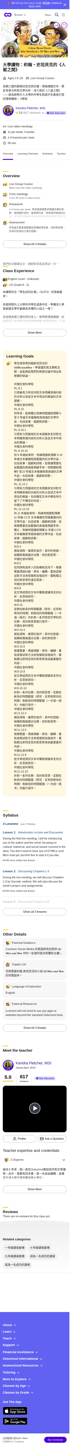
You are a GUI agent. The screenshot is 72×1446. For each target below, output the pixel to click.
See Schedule (55, 1439)
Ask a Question (54, 1138)
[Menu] (63, 14)
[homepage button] (8, 14)
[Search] (57, 15)
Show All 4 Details (34, 244)
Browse (18, 14)
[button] (35, 1160)
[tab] (8, 154)
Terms (31, 6)
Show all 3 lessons (34, 911)
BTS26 (46, 3)
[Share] (56, 25)
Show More (35, 332)
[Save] (64, 25)
